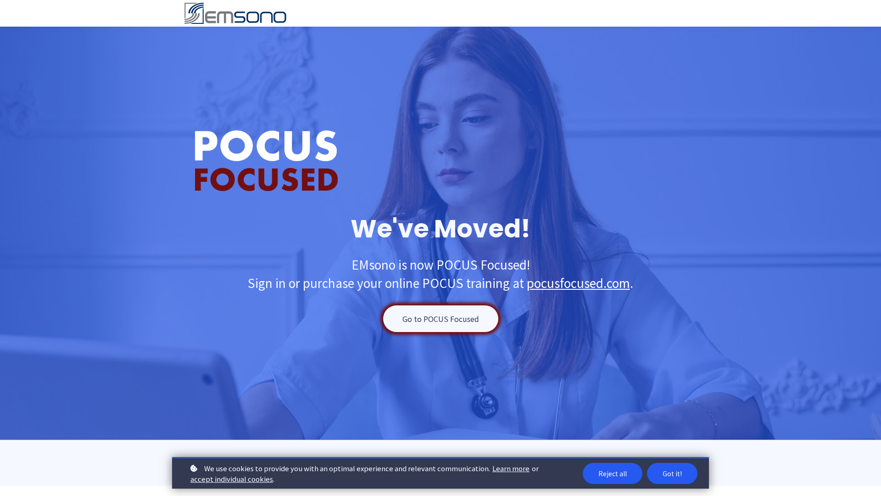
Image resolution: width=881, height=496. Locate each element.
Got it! (672, 473)
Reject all (612, 473)
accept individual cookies (231, 479)
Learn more (511, 468)
